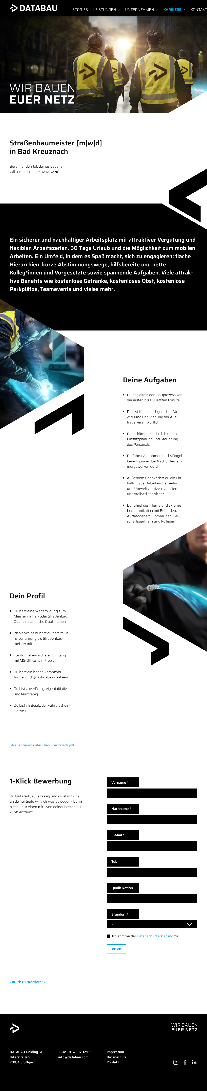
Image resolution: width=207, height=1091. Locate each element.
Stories (80, 10)
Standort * (119, 914)
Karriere (172, 10)
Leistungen (104, 10)
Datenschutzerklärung (155, 936)
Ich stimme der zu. (145, 936)
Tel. (114, 861)
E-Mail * (118, 835)
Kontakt (113, 1062)
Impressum (115, 1051)
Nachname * (121, 808)
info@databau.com (73, 1057)
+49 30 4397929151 (77, 1051)
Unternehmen (139, 10)
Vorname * (120, 782)
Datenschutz (117, 1057)
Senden (116, 948)
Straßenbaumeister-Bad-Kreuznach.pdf (42, 745)
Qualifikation (122, 888)
